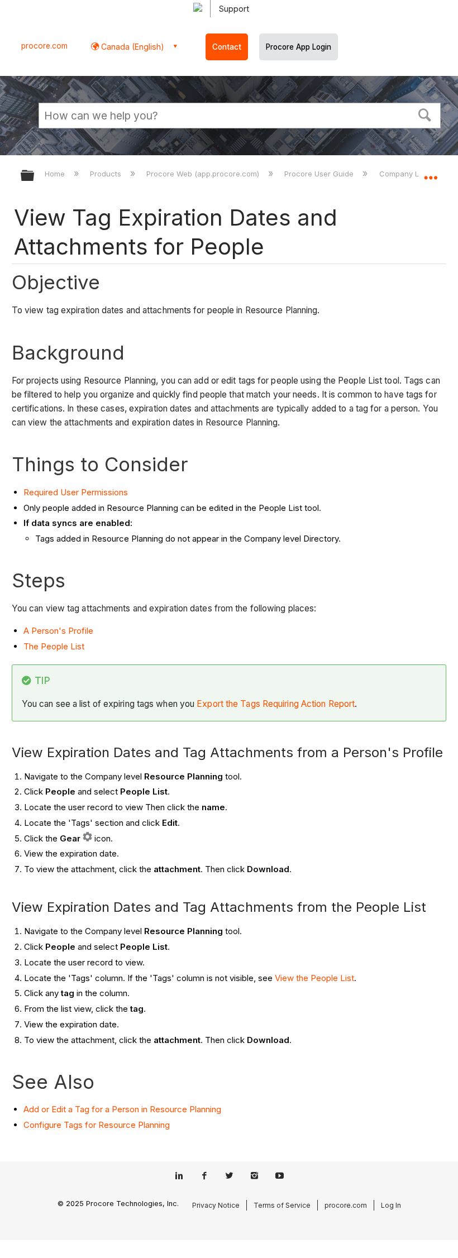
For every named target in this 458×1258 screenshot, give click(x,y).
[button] (425, 114)
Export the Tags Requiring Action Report (276, 704)
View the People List (314, 978)
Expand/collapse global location (430, 172)
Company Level (407, 173)
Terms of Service (282, 1205)
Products (106, 173)
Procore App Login (298, 46)
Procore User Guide (320, 173)
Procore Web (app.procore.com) (203, 173)
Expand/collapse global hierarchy (34, 176)
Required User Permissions (75, 492)
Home (56, 173)
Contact (226, 46)
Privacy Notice (216, 1205)
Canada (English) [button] (131, 46)
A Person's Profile (58, 630)
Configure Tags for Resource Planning (96, 1125)
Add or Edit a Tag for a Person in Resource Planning (122, 1109)
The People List (53, 646)
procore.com (44, 45)
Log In (391, 1205)
